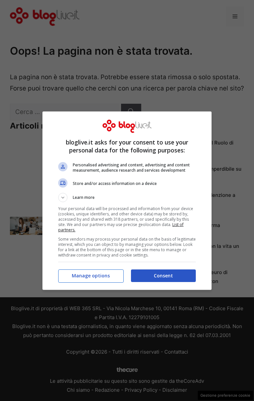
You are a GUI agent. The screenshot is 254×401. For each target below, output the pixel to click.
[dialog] (127, 200)
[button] (127, 197)
